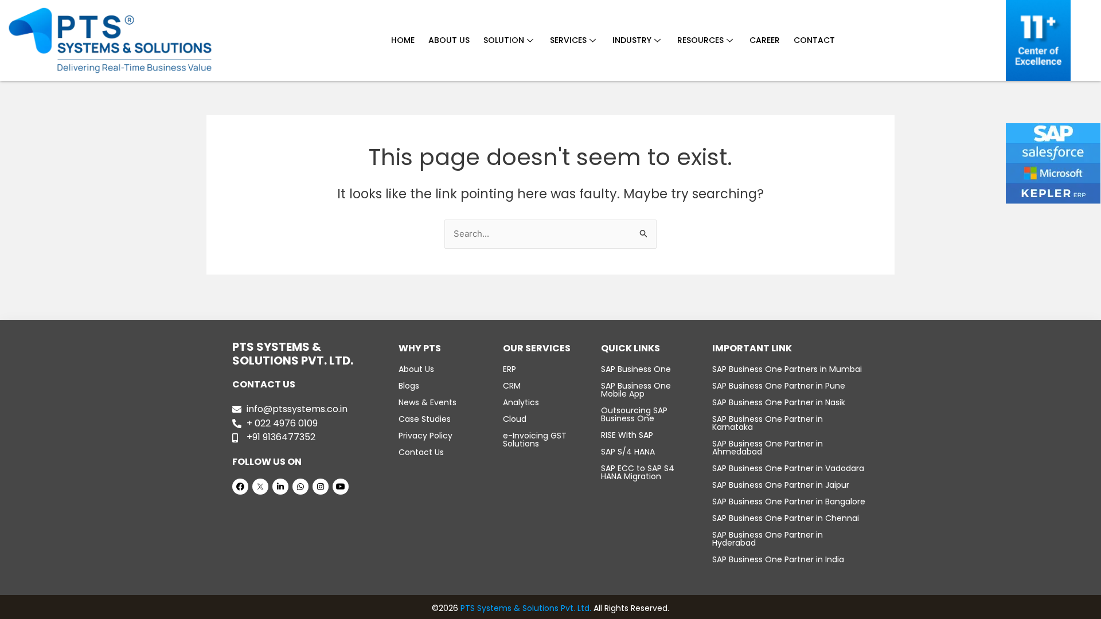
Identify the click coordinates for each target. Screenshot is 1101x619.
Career (764, 40)
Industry (631, 40)
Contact (814, 40)
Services (568, 40)
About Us (449, 40)
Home (403, 40)
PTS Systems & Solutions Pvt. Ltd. (525, 608)
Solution (503, 40)
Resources (700, 40)
